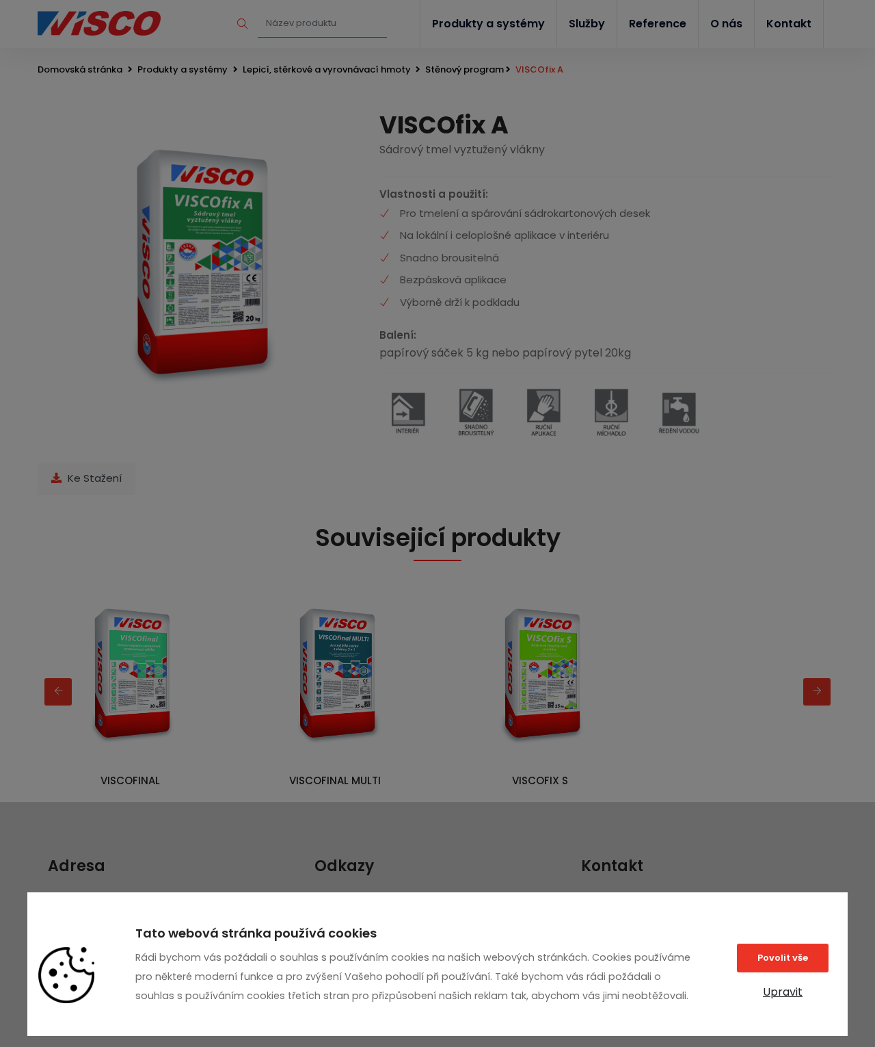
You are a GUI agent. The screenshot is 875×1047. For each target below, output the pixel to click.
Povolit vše (782, 957)
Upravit (783, 992)
